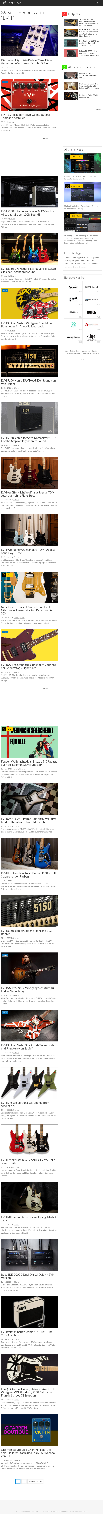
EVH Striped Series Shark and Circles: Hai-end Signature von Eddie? (27, 1046)
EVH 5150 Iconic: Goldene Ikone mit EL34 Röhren (27, 932)
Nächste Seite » (35, 1481)
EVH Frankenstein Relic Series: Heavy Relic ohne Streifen (28, 1161)
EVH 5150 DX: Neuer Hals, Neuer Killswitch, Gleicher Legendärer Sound (29, 270)
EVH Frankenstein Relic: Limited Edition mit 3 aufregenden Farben (28, 875)
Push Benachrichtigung (91, 353)
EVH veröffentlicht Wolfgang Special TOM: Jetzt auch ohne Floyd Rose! (28, 494)
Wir (66, 351)
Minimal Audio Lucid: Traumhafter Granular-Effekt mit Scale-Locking (81, 197)
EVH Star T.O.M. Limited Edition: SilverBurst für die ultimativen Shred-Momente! (28, 820)
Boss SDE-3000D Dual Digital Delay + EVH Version (27, 1276)
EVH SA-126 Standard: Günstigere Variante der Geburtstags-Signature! (28, 666)
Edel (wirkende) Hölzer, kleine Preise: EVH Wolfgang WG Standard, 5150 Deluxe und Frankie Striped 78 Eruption (27, 1392)
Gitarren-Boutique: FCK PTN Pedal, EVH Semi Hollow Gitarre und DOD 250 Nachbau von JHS (28, 1453)
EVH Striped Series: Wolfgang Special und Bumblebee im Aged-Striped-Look (27, 324)
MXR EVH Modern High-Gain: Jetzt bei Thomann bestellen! (25, 116)
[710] (73, 287)
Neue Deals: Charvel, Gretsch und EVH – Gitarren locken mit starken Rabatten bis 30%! (26, 610)
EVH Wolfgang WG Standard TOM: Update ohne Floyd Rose (28, 551)
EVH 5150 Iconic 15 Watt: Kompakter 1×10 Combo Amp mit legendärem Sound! (28, 439)
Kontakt (95, 351)
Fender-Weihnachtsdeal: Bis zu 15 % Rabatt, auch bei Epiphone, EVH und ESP (29, 763)
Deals (22, 617)
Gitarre (11, 67)
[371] (73, 324)
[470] (73, 299)
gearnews (15, 3)
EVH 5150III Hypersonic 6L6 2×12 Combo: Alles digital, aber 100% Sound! (27, 212)
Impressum (86, 351)
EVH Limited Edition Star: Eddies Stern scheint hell (25, 1104)
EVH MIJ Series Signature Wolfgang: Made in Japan (29, 1218)
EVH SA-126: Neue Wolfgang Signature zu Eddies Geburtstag (27, 989)
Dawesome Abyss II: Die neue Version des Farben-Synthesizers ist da (80, 168)
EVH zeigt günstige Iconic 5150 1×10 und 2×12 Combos (27, 1333)
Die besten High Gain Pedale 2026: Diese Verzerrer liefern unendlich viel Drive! (26, 61)
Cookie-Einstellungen (73, 353)
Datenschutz (74, 351)
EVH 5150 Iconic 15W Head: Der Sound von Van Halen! (28, 382)
